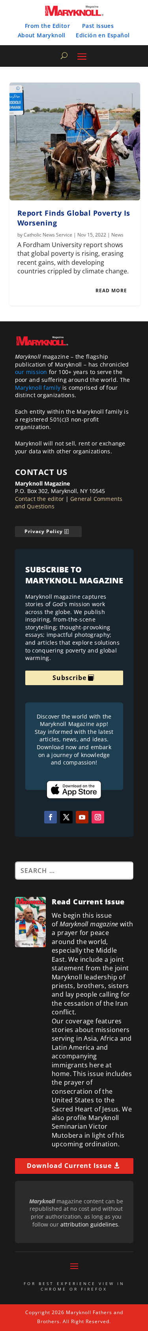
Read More (111, 290)
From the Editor (47, 25)
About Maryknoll (42, 35)
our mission (31, 372)
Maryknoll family (38, 387)
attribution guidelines (89, 1224)
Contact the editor (39, 498)
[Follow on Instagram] (98, 817)
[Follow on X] (66, 817)
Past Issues (98, 25)
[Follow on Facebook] (50, 817)
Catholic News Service (48, 234)
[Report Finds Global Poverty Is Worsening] (75, 141)
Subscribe (69, 677)
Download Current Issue (69, 1165)
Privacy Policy (43, 531)
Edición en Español (102, 35)
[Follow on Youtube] (82, 817)
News (117, 234)
